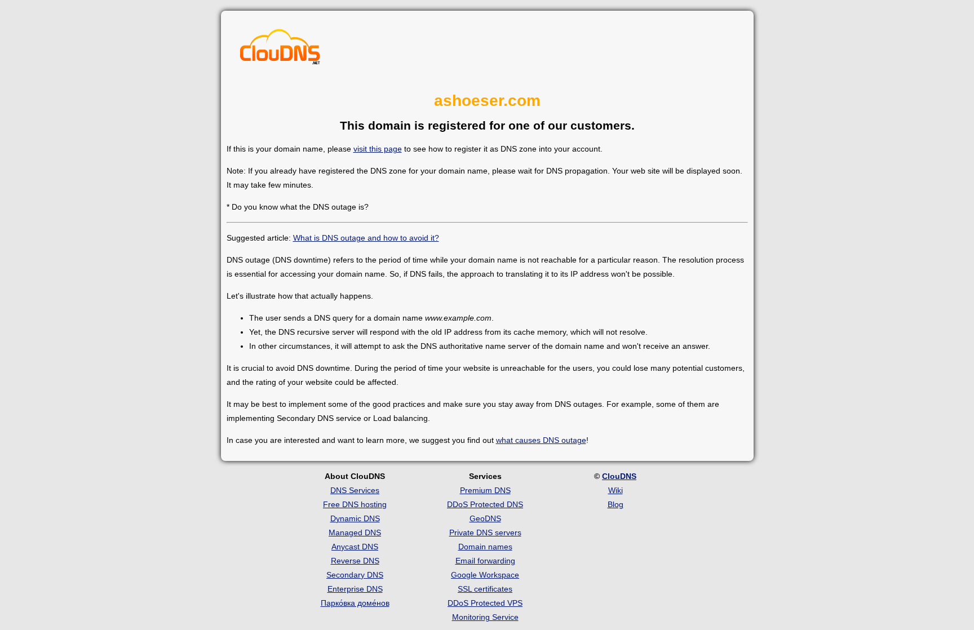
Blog (615, 504)
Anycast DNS (354, 546)
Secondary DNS (354, 574)
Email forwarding (485, 560)
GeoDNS (485, 518)
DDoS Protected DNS (485, 504)
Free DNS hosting (355, 504)
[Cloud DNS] (280, 50)
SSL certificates (485, 588)
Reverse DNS (355, 560)
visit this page (377, 148)
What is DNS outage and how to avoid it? (366, 237)
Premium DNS (485, 490)
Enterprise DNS (355, 588)
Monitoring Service (485, 617)
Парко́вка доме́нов (355, 602)
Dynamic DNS (355, 518)
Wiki (615, 490)
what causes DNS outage (541, 440)
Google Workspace (485, 574)
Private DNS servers (485, 532)
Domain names (485, 546)
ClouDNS (619, 476)
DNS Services (354, 490)
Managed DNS (355, 532)
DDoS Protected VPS (485, 602)
